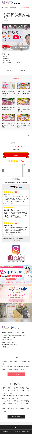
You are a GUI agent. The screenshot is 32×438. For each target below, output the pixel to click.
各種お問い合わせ (16, 416)
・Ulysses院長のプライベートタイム (11, 62)
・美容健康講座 (5, 58)
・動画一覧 (4, 56)
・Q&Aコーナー (6, 60)
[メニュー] (29, 2)
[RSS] (16, 427)
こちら (21, 254)
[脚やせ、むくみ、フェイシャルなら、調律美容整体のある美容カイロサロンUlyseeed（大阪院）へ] (11, 2)
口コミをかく (16, 374)
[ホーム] (2, 7)
